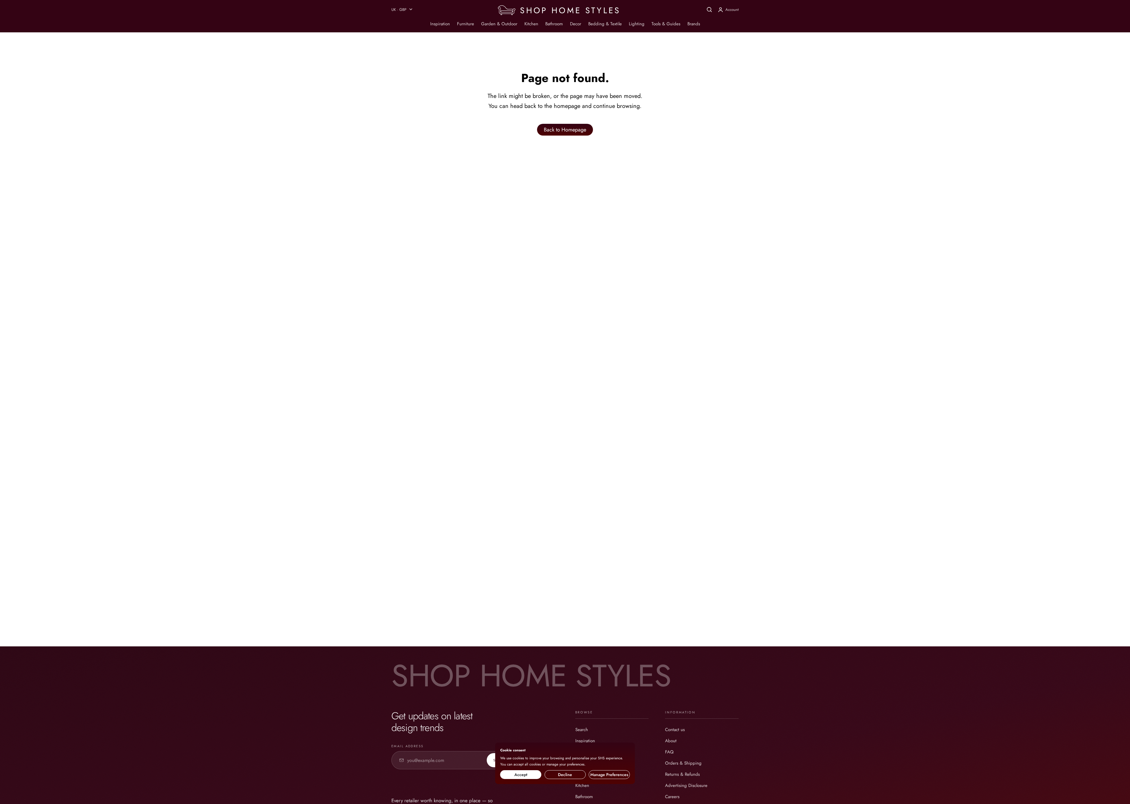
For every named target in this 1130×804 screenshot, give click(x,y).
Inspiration (440, 24)
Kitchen (531, 24)
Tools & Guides (666, 24)
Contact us (675, 729)
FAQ (669, 752)
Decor (575, 24)
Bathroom (554, 24)
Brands (693, 24)
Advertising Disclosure (686, 785)
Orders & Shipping (683, 763)
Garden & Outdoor (499, 24)
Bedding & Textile (605, 24)
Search (581, 729)
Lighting (636, 24)
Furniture (465, 24)
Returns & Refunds (682, 774)
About (671, 741)
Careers (672, 796)
